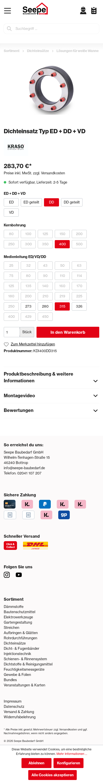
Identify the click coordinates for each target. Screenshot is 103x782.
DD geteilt (72, 202)
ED (11, 202)
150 (62, 234)
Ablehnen (36, 763)
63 (79, 265)
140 (45, 286)
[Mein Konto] (83, 10)
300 (28, 244)
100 (28, 234)
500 (79, 244)
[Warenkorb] (98, 14)
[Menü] (8, 10)
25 (11, 265)
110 (62, 275)
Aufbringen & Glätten (21, 633)
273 (28, 306)
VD (11, 212)
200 (79, 234)
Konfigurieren (68, 763)
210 (45, 296)
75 (11, 275)
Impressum (13, 701)
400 (62, 244)
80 (11, 234)
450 (45, 316)
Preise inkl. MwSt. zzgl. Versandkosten (34, 173)
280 (45, 306)
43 (45, 265)
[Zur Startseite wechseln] (35, 8)
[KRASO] (16, 147)
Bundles (10, 680)
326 (79, 306)
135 (28, 286)
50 (62, 265)
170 (79, 286)
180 (11, 296)
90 (45, 275)
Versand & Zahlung (19, 712)
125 (45, 234)
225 (79, 296)
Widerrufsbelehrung (20, 717)
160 (62, 286)
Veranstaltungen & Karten (24, 685)
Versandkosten (68, 729)
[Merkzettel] (92, 10)
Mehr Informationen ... (71, 754)
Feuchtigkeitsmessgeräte (24, 669)
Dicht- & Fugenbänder (21, 648)
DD (51, 202)
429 (28, 316)
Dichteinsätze (15, 643)
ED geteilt (31, 202)
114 (79, 275)
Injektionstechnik (17, 654)
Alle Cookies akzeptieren (53, 775)
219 (62, 296)
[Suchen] (9, 29)
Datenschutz (14, 706)
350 (45, 244)
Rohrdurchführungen (20, 638)
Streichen (11, 627)
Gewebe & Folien (17, 674)
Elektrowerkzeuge (18, 617)
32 (28, 265)
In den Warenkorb (67, 332)
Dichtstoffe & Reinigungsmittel (28, 664)
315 (62, 306)
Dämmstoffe (14, 606)
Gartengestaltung (18, 622)
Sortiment (14, 599)
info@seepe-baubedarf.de (24, 468)
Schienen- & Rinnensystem (25, 659)
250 (11, 244)
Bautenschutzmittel (19, 612)
